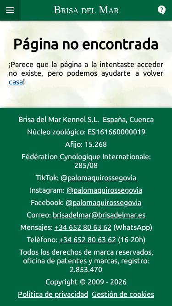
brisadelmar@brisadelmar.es (99, 215)
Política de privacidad (53, 294)
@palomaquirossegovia (98, 177)
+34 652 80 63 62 (83, 227)
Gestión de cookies (123, 294)
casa (16, 82)
